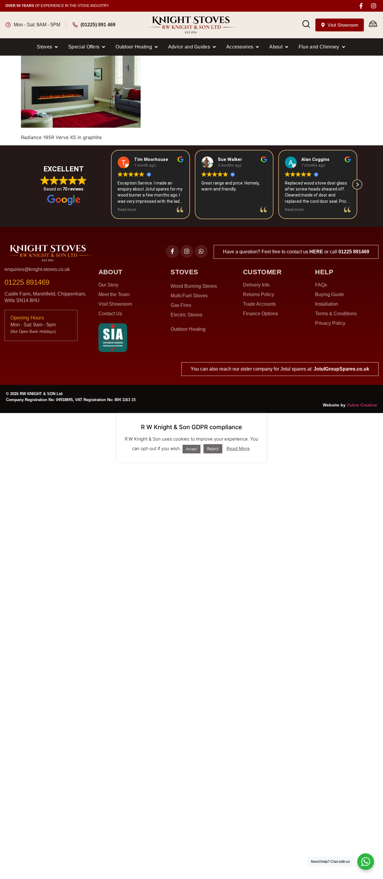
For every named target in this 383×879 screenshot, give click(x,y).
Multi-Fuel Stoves (189, 295)
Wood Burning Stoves (194, 286)
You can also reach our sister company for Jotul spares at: (280, 368)
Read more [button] (127, 209)
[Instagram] (374, 6)
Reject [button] (213, 448)
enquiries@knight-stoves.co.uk (37, 269)
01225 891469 (353, 251)
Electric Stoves (186, 314)
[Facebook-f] (361, 6)
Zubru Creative (362, 405)
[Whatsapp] (201, 251)
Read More (238, 448)
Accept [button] (191, 449)
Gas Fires (181, 305)
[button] (48, 47)
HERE (316, 251)
